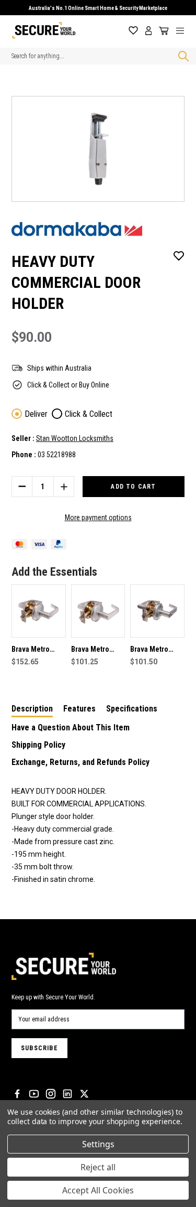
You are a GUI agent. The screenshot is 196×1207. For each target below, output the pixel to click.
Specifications (131, 709)
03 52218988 (57, 454)
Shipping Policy (38, 745)
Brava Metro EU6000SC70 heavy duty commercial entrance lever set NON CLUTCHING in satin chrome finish (153, 650)
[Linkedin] (67, 1094)
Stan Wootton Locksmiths (74, 438)
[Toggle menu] (184, 30)
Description (32, 709)
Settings (98, 1144)
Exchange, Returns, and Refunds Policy (80, 762)
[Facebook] (17, 1094)
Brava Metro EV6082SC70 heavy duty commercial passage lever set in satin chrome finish (93, 650)
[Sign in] (149, 31)
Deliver (36, 414)
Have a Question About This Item (70, 727)
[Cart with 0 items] (162, 31)
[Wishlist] (133, 31)
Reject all (98, 1167)
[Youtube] (34, 1094)
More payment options (98, 517)
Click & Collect (88, 414)
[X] (84, 1094)
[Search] (181, 56)
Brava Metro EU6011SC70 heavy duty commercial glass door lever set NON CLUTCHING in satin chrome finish (37, 650)
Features (79, 709)
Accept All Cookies (98, 1190)
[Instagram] (50, 1094)
